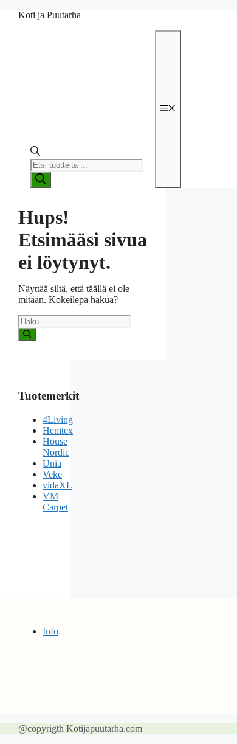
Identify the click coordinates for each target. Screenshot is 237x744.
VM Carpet (55, 501)
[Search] (40, 180)
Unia (52, 463)
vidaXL (57, 485)
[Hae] (27, 334)
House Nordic (56, 446)
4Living (58, 419)
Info (50, 631)
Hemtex (58, 430)
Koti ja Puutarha (49, 15)
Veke (52, 474)
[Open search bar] (35, 153)
